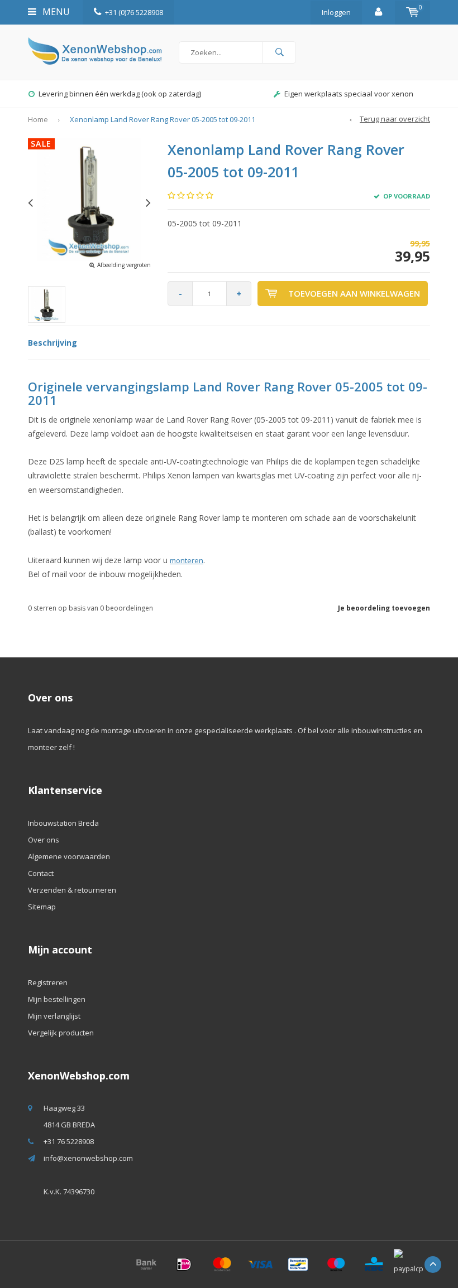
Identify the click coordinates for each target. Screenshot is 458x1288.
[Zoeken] (279, 52)
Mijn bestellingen (56, 999)
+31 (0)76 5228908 (134, 12)
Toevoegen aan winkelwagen (354, 293)
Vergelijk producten (61, 1033)
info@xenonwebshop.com (88, 1158)
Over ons (43, 840)
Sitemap (42, 907)
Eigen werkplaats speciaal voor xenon (119, 94)
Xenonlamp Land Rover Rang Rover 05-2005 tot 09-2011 (162, 119)
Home (38, 119)
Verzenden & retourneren (72, 890)
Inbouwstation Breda (63, 823)
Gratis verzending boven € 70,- (349, 94)
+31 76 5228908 (69, 1141)
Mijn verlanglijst (54, 1016)
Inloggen (336, 12)
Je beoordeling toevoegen (384, 608)
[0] (412, 12)
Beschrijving (52, 342)
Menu (55, 12)
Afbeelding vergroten (124, 265)
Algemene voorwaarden (69, 856)
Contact (41, 873)
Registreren (48, 982)
